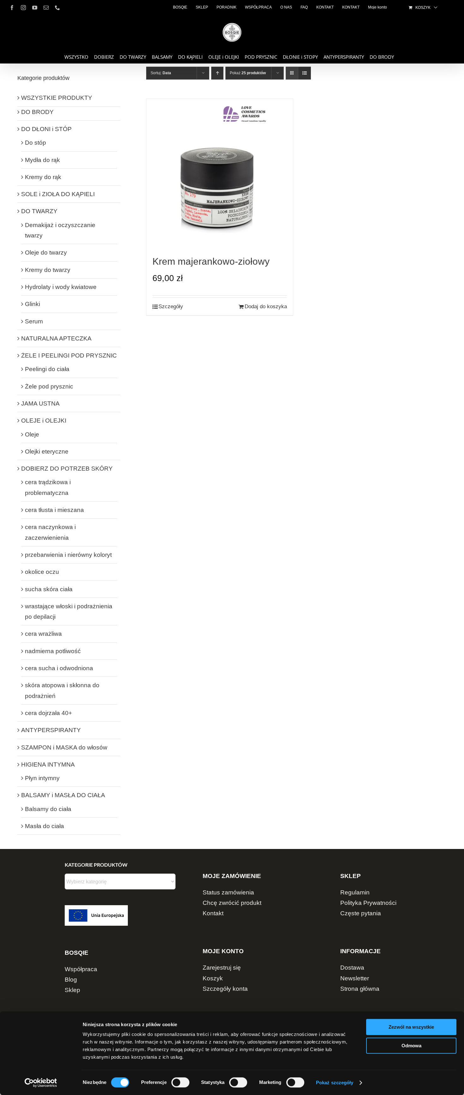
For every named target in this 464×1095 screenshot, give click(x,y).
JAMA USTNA (40, 403)
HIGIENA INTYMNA (48, 764)
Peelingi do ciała (47, 369)
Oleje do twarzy (46, 252)
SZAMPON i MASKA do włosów (64, 747)
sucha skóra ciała (49, 589)
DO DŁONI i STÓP (46, 129)
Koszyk (213, 978)
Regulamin (355, 892)
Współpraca (81, 969)
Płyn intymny (42, 778)
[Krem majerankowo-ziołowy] (219, 177)
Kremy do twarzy (47, 270)
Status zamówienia (228, 892)
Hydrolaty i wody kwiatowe (61, 287)
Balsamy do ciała (48, 809)
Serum (34, 321)
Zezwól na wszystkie (411, 1027)
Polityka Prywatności (368, 902)
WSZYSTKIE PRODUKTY (56, 97)
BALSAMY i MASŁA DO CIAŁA (63, 795)
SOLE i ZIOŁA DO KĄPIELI (58, 194)
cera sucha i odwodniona (59, 668)
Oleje (32, 434)
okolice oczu (42, 572)
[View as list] (304, 73)
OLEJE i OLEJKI (43, 420)
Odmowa (411, 1045)
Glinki (32, 304)
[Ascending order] (217, 73)
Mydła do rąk (42, 160)
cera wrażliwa (43, 633)
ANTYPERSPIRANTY (51, 730)
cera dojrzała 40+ (48, 713)
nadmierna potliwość (53, 651)
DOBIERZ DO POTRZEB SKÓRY (67, 468)
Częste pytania (360, 913)
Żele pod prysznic (49, 386)
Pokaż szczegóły (335, 1082)
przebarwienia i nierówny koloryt (68, 554)
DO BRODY (37, 112)
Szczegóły (170, 307)
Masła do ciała (44, 826)
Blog (71, 979)
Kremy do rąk (43, 177)
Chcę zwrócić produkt (232, 902)
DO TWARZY (39, 211)
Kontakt (213, 913)
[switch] (180, 1082)
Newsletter (354, 978)
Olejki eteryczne (46, 451)
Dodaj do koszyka (266, 307)
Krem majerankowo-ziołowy (211, 261)
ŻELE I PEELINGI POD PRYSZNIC (69, 355)
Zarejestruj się (222, 967)
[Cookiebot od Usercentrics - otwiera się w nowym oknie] (40, 1082)
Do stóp (35, 142)
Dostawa (352, 967)
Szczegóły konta (225, 988)
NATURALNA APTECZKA (56, 338)
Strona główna (359, 988)
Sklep (72, 990)
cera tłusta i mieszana (54, 510)
